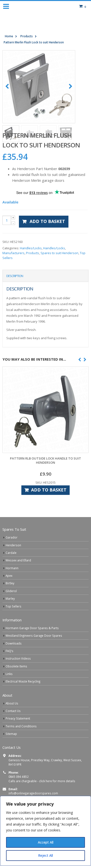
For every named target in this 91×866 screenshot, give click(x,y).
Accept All (45, 842)
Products (32, 268)
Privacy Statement (18, 733)
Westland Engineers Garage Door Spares (34, 650)
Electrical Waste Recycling (23, 696)
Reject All (45, 855)
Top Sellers (13, 621)
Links (9, 689)
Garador (11, 552)
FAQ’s (9, 666)
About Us (12, 718)
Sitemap (11, 749)
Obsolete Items (16, 681)
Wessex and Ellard (18, 575)
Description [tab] (14, 291)
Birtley (10, 598)
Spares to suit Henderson (59, 268)
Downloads (14, 658)
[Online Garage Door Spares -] (45, 27)
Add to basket (47, 236)
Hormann (12, 583)
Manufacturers (13, 268)
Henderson (13, 560)
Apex (9, 590)
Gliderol (11, 606)
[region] (45, 831)
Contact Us (13, 726)
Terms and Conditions (21, 741)
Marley (10, 613)
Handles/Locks (31, 263)
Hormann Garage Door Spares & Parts (32, 643)
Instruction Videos (18, 673)
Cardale (11, 567)
